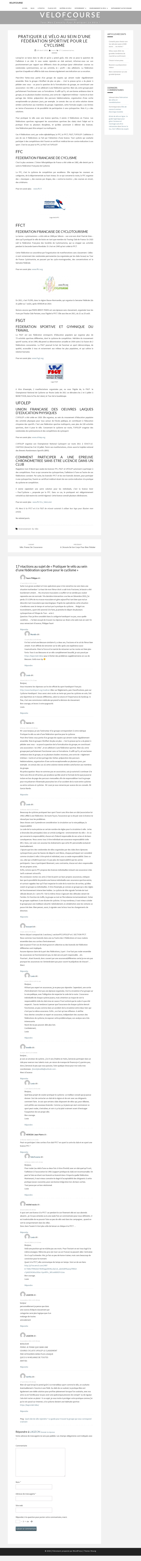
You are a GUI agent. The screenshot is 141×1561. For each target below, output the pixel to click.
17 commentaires (66, 50)
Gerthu (29, 1376)
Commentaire (21, 1445)
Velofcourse (16, 2)
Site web (19, 1505)
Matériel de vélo (65, 8)
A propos (41, 8)
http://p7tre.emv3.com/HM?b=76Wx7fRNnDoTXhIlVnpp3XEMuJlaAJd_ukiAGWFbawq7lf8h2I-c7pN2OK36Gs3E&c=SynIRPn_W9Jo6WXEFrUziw (50, 1269)
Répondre (24, 629)
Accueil (24, 8)
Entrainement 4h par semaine (121, 8)
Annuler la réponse (48, 1432)
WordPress (77, 1551)
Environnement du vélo (98, 8)
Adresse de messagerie (26, 1494)
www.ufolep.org (38, 437)
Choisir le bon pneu (116, 60)
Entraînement (79, 8)
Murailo (33, 634)
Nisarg (93, 1551)
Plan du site (52, 8)
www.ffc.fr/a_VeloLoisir (42, 502)
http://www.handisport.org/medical (34, 690)
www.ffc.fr (37, 188)
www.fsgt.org (38, 358)
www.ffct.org (37, 269)
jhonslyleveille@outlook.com (44, 1069)
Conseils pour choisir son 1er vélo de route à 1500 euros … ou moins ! (118, 44)
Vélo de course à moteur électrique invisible (118, 109)
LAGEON (35, 1431)
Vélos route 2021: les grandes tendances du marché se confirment (117, 53)
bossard (29, 926)
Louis (53, 50)
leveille (29, 1047)
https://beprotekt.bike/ (33, 656)
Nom (18, 1482)
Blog (32, 8)
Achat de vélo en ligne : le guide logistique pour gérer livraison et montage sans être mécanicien (118, 121)
